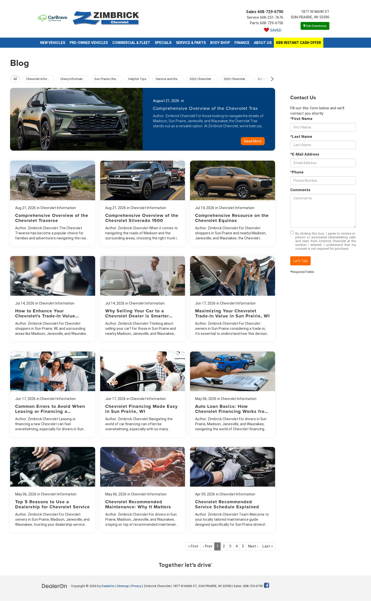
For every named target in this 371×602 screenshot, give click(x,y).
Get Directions (316, 26)
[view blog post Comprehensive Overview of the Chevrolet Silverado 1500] (142, 203)
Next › (253, 546)
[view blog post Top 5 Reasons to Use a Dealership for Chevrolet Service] (52, 489)
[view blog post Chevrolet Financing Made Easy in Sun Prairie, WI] (142, 394)
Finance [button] (241, 43)
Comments (300, 190)
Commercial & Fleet (131, 43)
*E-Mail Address (304, 154)
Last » (267, 546)
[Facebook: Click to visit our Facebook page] (266, 586)
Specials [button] (163, 43)
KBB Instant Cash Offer (298, 43)
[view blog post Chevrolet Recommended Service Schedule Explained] (232, 489)
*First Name (301, 118)
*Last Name (301, 136)
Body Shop (220, 43)
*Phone (297, 172)
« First (193, 546)
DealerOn (108, 586)
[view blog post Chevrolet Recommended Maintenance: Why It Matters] (142, 489)
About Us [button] (263, 43)
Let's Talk (300, 261)
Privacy (136, 586)
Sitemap (123, 586)
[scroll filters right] (272, 79)
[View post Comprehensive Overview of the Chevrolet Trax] (142, 119)
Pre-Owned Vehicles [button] (89, 43)
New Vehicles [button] (52, 43)
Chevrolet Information (204, 101)
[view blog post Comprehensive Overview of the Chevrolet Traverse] (52, 203)
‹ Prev (207, 546)
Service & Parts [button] (191, 43)
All (15, 79)
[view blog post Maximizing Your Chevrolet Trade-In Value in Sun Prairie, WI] (232, 298)
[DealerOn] (54, 586)
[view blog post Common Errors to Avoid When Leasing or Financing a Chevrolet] (52, 394)
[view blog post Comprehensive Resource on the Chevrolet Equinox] (232, 203)
